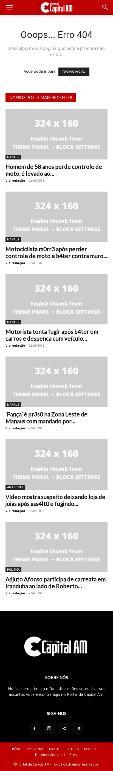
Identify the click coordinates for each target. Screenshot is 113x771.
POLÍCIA (90, 749)
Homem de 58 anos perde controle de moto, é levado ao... (53, 170)
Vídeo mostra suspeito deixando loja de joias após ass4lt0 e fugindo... (55, 500)
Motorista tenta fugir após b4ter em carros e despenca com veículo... (51, 335)
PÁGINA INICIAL (74, 72)
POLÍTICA (13, 569)
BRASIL (54, 749)
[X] (78, 728)
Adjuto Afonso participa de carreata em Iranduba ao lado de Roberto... (55, 582)
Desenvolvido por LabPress (56, 754)
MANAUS (13, 157)
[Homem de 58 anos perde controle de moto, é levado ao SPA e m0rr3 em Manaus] (56, 134)
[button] (9, 7)
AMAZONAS (15, 487)
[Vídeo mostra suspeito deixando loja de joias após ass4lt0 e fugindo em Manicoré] (56, 464)
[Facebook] (34, 728)
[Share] (63, 728)
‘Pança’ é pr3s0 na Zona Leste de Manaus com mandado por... (46, 417)
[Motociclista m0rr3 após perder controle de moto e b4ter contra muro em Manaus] (56, 217)
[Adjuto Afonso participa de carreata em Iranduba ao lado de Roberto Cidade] (56, 547)
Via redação (15, 180)
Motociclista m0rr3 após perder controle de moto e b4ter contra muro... (56, 252)
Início (16, 749)
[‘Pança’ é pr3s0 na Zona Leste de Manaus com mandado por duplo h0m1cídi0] (56, 382)
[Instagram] (49, 728)
